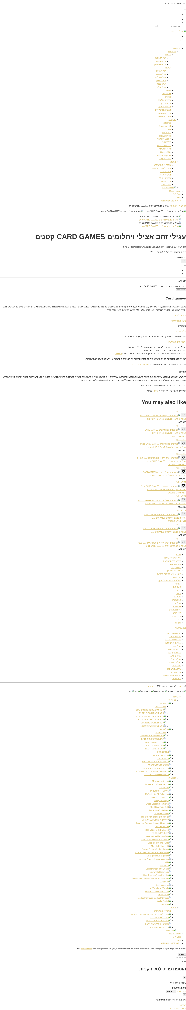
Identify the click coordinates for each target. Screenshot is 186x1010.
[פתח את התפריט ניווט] (185, 9)
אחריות (178, 584)
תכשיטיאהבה (165, 178)
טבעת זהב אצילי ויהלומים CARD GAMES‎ (168, 475)
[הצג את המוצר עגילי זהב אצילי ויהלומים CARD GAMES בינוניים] (158, 458)
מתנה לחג (176, 679)
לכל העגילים (161, 732)
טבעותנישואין (160, 64)
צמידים (168, 90)
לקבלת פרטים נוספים (177, 436)
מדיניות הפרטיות (86, 949)
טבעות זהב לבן (174, 653)
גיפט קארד (176, 616)
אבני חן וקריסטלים (173, 643)
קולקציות (172, 120)
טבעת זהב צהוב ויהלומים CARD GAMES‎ (168, 532)
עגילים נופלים (175, 659)
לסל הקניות (181, 991)
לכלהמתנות (166, 184)
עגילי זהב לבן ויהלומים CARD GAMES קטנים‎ (167, 447)
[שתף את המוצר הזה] (185, 265)
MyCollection (175, 934)
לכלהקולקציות (165, 158)
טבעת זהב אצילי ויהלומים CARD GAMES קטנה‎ (166, 546)
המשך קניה (171, 991)
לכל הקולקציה (180, 315)
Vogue (178, 623)
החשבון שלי (176, 567)
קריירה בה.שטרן (174, 571)
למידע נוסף (181, 411)
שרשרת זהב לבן (174, 669)
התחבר (183, 1005)
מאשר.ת (182, 954)
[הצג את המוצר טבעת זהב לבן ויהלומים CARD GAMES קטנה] (160, 416)
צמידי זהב (177, 606)
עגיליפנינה (161, 84)
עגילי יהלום (176, 646)
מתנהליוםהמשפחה (162, 165)
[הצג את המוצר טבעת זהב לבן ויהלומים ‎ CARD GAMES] (162, 430)
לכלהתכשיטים (164, 116)
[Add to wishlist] (183, 261)
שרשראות (166, 94)
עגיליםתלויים (160, 77)
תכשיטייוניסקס (164, 107)
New (179, 940)
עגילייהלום (161, 87)
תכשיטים (177, 48)
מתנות (173, 162)
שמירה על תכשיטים (172, 558)
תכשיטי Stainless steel (171, 675)
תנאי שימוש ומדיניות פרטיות (169, 574)
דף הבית (182, 206)
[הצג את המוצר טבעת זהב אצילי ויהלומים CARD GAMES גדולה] (159, 500)
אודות (178, 554)
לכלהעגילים (161, 71)
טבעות (168, 55)
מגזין (179, 619)
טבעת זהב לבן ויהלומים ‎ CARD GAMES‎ (169, 433)
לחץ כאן (118, 354)
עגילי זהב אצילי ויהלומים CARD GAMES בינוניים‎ (165, 461)
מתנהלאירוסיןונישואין (161, 168)
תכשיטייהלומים (164, 100)
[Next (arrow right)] (182, 961)
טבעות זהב (176, 600)
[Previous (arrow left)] (185, 961)
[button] (180, 628)
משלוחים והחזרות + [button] (177, 321)
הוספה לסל (181, 290)
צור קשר (177, 597)
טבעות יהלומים (174, 649)
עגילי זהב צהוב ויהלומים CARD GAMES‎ (169, 518)
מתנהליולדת (165, 172)
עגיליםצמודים (160, 74)
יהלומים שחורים (174, 633)
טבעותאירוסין (160, 61)
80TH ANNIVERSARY (171, 943)
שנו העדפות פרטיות (177, 1008)
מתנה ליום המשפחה (162, 911)
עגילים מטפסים (174, 662)
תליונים (168, 97)
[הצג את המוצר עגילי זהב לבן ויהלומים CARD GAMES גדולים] (160, 486)
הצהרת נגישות (175, 590)
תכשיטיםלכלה (164, 113)
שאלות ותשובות (174, 564)
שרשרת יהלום (175, 672)
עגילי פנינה (176, 666)
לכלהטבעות (160, 58)
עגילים (168, 68)
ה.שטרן (181, 686)
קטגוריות (172, 700)
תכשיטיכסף (165, 103)
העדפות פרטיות (174, 577)
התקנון (156, 391)
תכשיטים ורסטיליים (173, 640)
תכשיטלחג (166, 181)
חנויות (178, 593)
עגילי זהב (177, 603)
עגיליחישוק (161, 81)
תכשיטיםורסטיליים (162, 110)
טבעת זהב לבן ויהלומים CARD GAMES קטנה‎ (166, 419)
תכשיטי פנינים (175, 636)
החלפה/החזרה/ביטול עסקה (169, 580)
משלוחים (177, 587)
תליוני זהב (177, 613)
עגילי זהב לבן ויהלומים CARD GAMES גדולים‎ (166, 490)
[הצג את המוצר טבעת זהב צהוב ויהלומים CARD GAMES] (161, 529)
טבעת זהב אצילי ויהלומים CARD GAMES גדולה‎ (165, 504)
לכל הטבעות (160, 706)
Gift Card (177, 937)
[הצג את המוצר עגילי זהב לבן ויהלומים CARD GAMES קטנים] (160, 444)
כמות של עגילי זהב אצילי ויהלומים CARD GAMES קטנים (162, 286)
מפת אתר (151, 686)
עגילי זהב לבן (175, 656)
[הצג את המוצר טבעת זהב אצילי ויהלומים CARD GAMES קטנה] (159, 543)
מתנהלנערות (165, 175)
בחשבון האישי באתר (140, 364)
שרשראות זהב (175, 610)
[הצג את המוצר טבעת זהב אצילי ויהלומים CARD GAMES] (161, 472)
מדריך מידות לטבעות (172, 561)
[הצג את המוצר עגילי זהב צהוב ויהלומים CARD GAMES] (162, 514)
